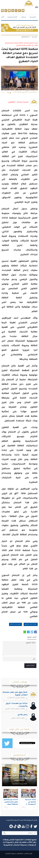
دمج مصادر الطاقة (15, 624)
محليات (23, 17)
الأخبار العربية (12, 17)
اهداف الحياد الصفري (30, 624)
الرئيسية (33, 17)
